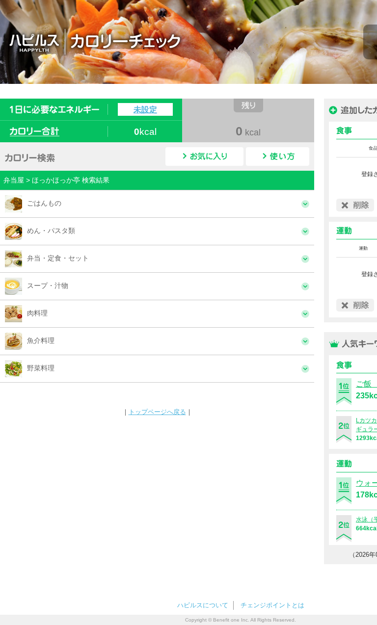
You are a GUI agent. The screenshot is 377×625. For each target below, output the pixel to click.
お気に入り (204, 156)
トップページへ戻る (157, 412)
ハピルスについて (202, 605)
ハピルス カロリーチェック (151, 41)
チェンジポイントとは (272, 605)
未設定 (145, 109)
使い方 (277, 156)
